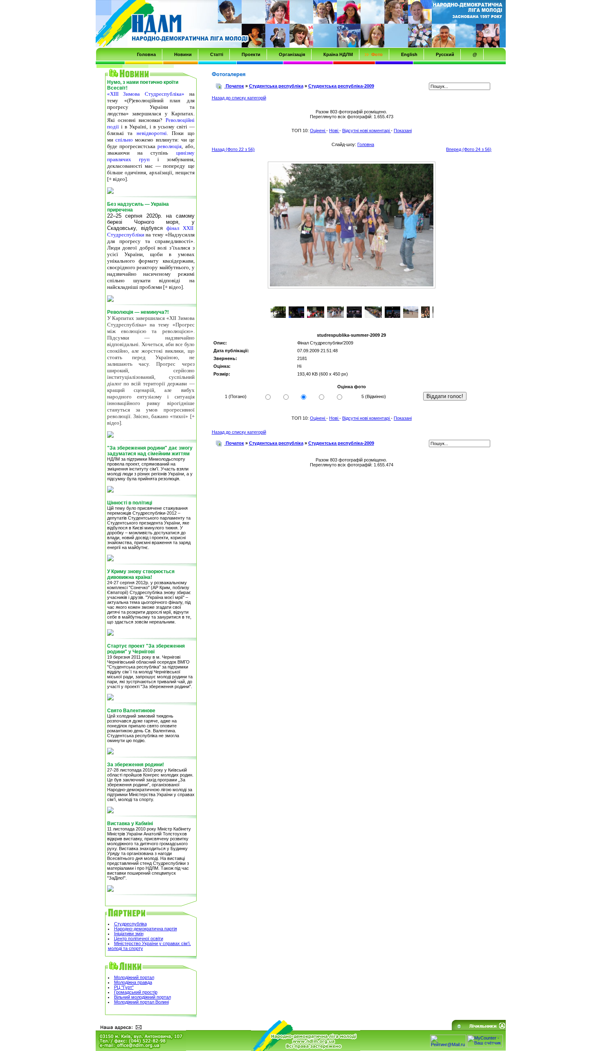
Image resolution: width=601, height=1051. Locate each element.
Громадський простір (135, 992)
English (409, 54)
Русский (445, 54)
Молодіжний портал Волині (141, 1001)
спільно (124, 140)
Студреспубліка (130, 923)
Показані (403, 130)
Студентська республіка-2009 (341, 85)
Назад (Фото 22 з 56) (233, 149)
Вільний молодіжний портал (142, 997)
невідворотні (152, 133)
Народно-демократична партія (145, 928)
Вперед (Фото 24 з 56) (468, 149)
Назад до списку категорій (239, 97)
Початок (235, 85)
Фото (377, 54)
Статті (216, 54)
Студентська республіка (276, 85)
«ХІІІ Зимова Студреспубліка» (145, 94)
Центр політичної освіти (138, 938)
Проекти (251, 54)
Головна (146, 54)
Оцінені (318, 130)
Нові (334, 130)
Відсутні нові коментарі (366, 130)
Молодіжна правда (133, 982)
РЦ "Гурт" (124, 987)
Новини (183, 54)
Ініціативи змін (129, 933)
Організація (292, 54)
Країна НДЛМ (338, 54)
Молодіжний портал (134, 977)
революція (169, 146)
